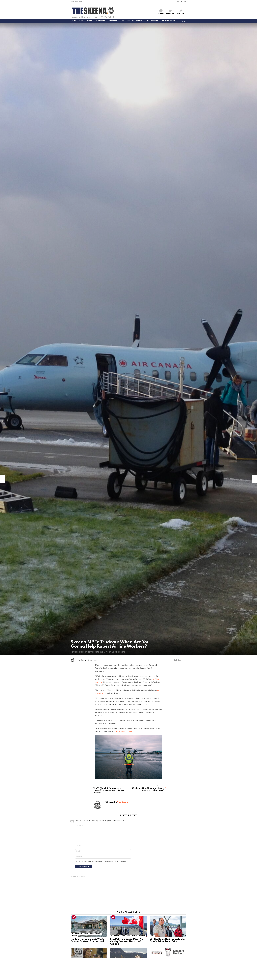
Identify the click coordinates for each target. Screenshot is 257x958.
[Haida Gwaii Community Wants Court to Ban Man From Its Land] (89, 926)
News (92, 933)
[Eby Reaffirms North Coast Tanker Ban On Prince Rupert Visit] (168, 926)
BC (72, 933)
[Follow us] (182, 21)
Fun (147, 21)
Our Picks (180, 14)
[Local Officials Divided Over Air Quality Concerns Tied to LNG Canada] (128, 926)
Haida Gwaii (79, 933)
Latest (161, 14)
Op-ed (89, 21)
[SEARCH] (185, 21)
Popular (170, 14)
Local (81, 21)
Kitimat (116, 935)
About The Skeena (76, 1)
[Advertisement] (128, 892)
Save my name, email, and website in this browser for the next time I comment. (102, 861)
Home (74, 21)
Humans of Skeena (116, 21)
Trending (74, 917)
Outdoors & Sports (135, 21)
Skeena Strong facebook (123, 731)
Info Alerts (100, 21)
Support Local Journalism (163, 21)
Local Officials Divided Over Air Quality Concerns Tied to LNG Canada (126, 941)
